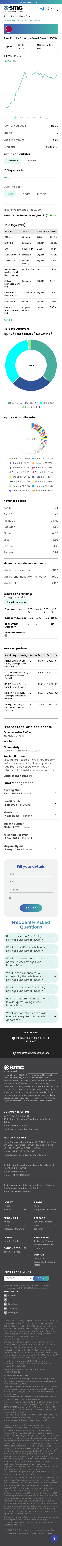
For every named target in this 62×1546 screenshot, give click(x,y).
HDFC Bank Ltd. (12, 254)
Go (39, 1278)
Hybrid (9, 46)
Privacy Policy (48, 1530)
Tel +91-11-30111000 (26, 1326)
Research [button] (38, 1228)
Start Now (31, 908)
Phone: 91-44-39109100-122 (18, 1191)
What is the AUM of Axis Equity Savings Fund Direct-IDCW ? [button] (25, 989)
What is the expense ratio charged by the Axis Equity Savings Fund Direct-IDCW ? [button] (24, 976)
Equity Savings (21, 47)
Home (6, 16)
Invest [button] (7, 1206)
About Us (38, 1248)
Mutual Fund (25, 16)
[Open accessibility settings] (54, 1538)
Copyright (13, 1533)
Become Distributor (44, 1244)
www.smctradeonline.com (16, 1339)
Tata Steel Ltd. (12, 260)
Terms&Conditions (45, 1533)
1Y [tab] (28, 118)
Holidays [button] (8, 1209)
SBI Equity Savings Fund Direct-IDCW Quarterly (14, 707)
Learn (8, 1237)
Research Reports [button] (43, 1221)
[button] (15, 403)
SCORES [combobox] (11, 1278)
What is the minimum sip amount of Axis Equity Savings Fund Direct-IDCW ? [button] (28, 962)
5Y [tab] (39, 118)
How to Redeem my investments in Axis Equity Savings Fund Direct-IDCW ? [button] (27, 1002)
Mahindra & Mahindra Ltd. (11, 294)
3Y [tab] (33, 118)
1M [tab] (15, 118)
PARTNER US (42, 1237)
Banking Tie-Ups (15, 1248)
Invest (14, 16)
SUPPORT (40, 1254)
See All (8, 320)
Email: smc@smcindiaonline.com (21, 1129)
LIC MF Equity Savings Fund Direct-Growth (15, 685)
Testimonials (24, 1533)
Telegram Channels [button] (44, 1209)
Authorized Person (43, 1241)
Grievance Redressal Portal (44, 1263)
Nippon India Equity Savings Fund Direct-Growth (15, 695)
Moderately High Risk (45, 47)
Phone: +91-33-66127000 (17, 1171)
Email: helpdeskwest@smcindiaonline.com (26, 1155)
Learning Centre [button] (12, 1241)
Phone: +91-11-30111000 (15, 1125)
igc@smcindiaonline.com (17, 1336)
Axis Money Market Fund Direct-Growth (12, 272)
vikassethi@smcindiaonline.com (19, 1331)
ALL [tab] (46, 118)
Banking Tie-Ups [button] (12, 1251)
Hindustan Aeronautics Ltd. (11, 310)
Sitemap (33, 1533)
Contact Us (40, 1258)
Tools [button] (36, 1206)
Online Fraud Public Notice (29, 2)
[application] (31, 88)
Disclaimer (37, 1530)
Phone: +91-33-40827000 (17, 1175)
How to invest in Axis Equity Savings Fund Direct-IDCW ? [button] (24, 938)
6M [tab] (21, 118)
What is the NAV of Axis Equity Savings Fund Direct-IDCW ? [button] (25, 949)
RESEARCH (40, 1218)
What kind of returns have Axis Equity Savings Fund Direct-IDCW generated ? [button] (27, 1016)
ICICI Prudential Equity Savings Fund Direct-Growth (16, 675)
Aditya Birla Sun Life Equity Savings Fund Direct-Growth (15, 663)
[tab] (12, 161)
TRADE (38, 1202)
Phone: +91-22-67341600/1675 (19, 1151)
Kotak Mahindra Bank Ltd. (12, 283)
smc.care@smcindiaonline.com (20, 1333)
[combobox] (29, 898)
